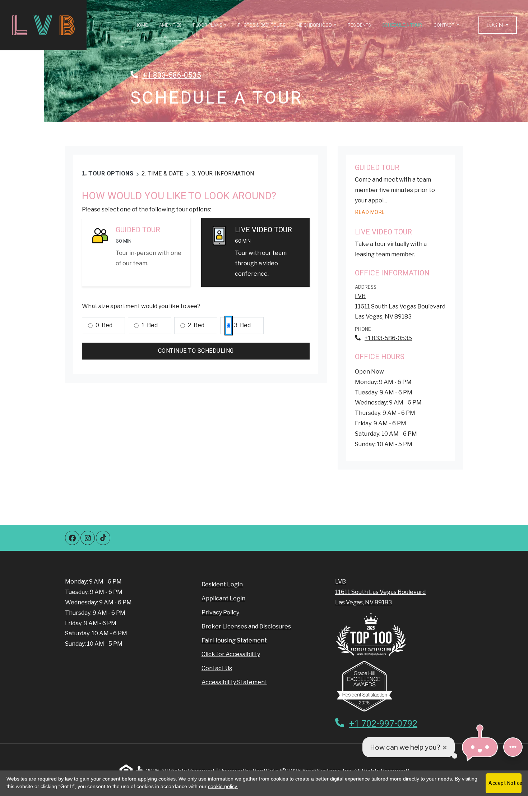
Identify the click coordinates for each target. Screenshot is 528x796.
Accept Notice (505, 783)
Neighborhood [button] (315, 25)
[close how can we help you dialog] (444, 747)
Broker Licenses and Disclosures (246, 626)
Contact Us (217, 668)
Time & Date (165, 173)
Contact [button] (444, 25)
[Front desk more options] (513, 747)
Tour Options (110, 173)
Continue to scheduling (196, 350)
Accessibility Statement (234, 682)
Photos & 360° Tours (261, 25)
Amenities (170, 25)
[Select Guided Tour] (136, 252)
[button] (497, 25)
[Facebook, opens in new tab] (72, 538)
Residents (359, 25)
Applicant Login (223, 598)
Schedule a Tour (402, 25)
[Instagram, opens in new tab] (87, 538)
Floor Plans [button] (208, 25)
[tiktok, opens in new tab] (103, 538)
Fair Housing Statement (234, 640)
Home (141, 25)
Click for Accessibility (231, 654)
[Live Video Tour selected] (255, 252)
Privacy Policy (220, 612)
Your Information (226, 173)
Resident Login (222, 584)
